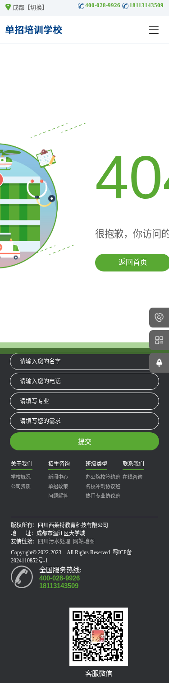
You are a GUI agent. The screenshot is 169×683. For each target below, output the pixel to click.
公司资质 (21, 486)
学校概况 (21, 477)
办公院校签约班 (103, 477)
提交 (84, 441)
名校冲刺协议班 (103, 486)
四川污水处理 (54, 541)
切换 (36, 7)
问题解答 (58, 496)
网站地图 (84, 541)
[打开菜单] (154, 30)
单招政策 (58, 486)
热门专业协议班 (103, 496)
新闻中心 (58, 477)
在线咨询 (132, 477)
